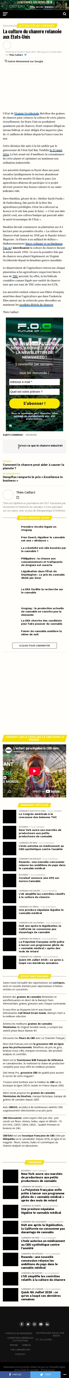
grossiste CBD (29, 1072)
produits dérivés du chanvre (36, 304)
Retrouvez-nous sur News (50, 1334)
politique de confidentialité (29, 415)
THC (15, 276)
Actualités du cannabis (37, 25)
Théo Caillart (16, 55)
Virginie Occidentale (26, 113)
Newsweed (9, 25)
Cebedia (26, 1345)
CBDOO (13, 1107)
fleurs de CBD (27, 1038)
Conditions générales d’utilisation (20, 1339)
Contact (20, 1354)
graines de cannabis (29, 996)
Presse (14, 1345)
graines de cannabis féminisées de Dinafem (29, 1094)
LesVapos (58, 982)
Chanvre (32, 435)
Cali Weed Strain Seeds (32, 1013)
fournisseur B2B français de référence (40, 1060)
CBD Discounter (12, 1117)
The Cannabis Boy (20, 1349)
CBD (52, 1082)
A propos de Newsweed (18, 1333)
